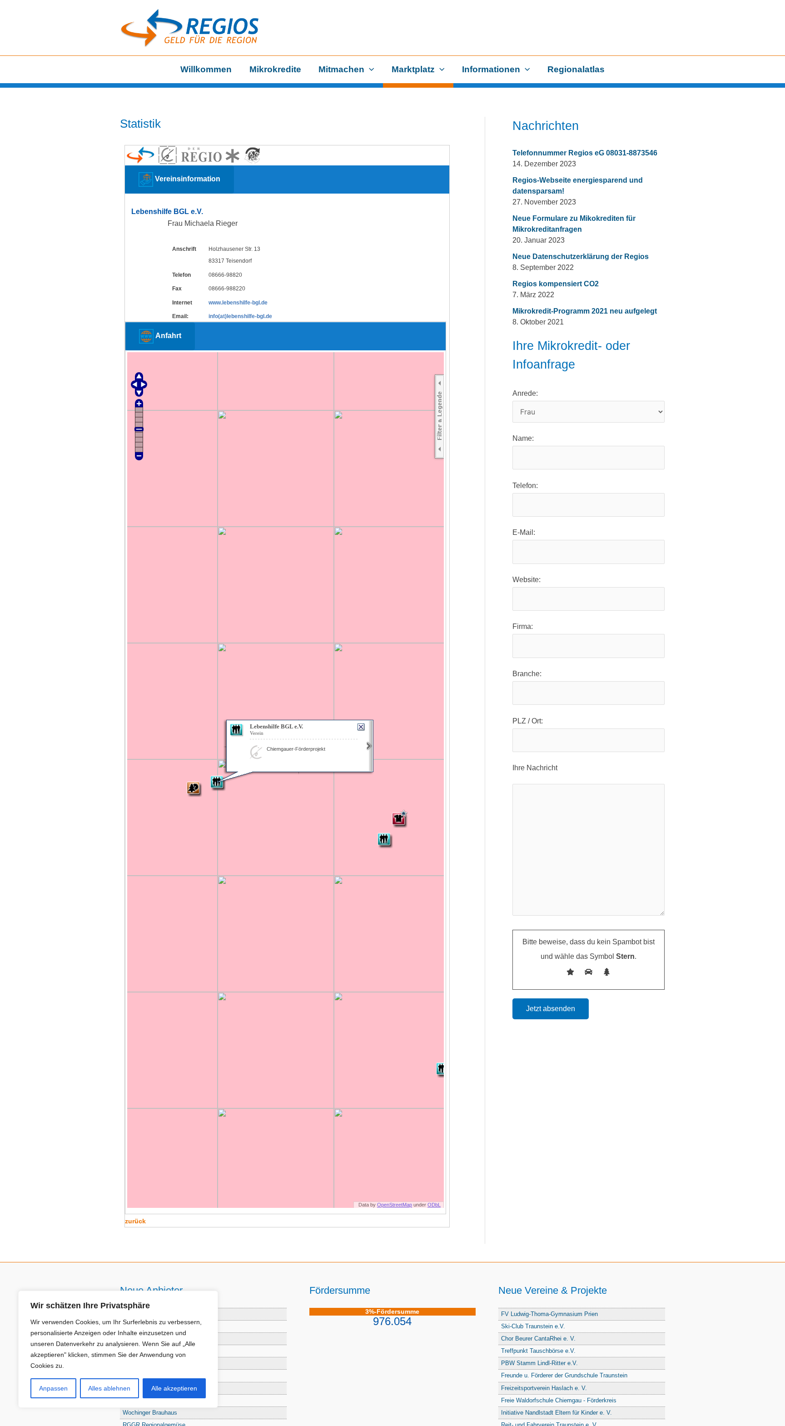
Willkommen (206, 69)
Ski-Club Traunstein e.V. (533, 1326)
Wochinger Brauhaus (150, 1412)
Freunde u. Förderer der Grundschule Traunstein (564, 1375)
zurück (135, 1221)
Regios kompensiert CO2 (555, 284)
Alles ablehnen (109, 1388)
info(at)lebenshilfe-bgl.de (240, 316)
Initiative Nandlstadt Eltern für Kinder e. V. (556, 1412)
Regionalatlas (576, 69)
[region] (118, 1349)
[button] (369, 69)
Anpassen (53, 1388)
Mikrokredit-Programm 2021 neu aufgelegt (584, 311)
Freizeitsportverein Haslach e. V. (544, 1388)
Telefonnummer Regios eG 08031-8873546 (584, 153)
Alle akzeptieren (174, 1388)
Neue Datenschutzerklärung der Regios (580, 256)
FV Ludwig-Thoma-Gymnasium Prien (549, 1314)
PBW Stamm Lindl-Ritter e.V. (539, 1363)
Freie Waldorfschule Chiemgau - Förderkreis (558, 1400)
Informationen (491, 69)
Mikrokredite (275, 69)
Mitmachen (341, 69)
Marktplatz (413, 69)
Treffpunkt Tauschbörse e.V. (538, 1350)
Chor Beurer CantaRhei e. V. (538, 1338)
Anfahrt (167, 336)
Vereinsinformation (186, 179)
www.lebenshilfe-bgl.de (238, 302)
